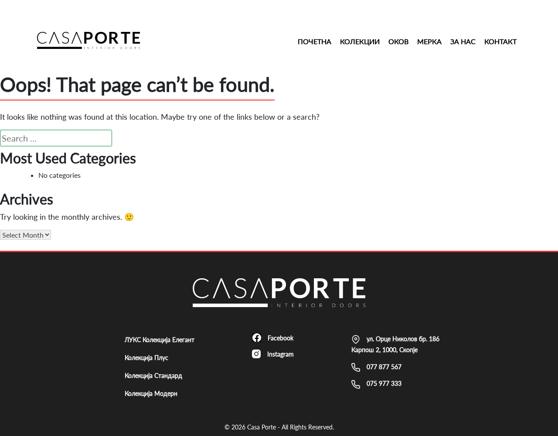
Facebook (280, 338)
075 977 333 (384, 383)
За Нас (463, 41)
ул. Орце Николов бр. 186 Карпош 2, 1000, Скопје (395, 344)
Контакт (500, 41)
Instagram (280, 354)
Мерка (429, 41)
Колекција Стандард (153, 375)
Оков (398, 41)
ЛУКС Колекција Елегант (159, 339)
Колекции (360, 41)
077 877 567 (384, 366)
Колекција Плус (146, 357)
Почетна (314, 41)
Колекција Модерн (151, 393)
